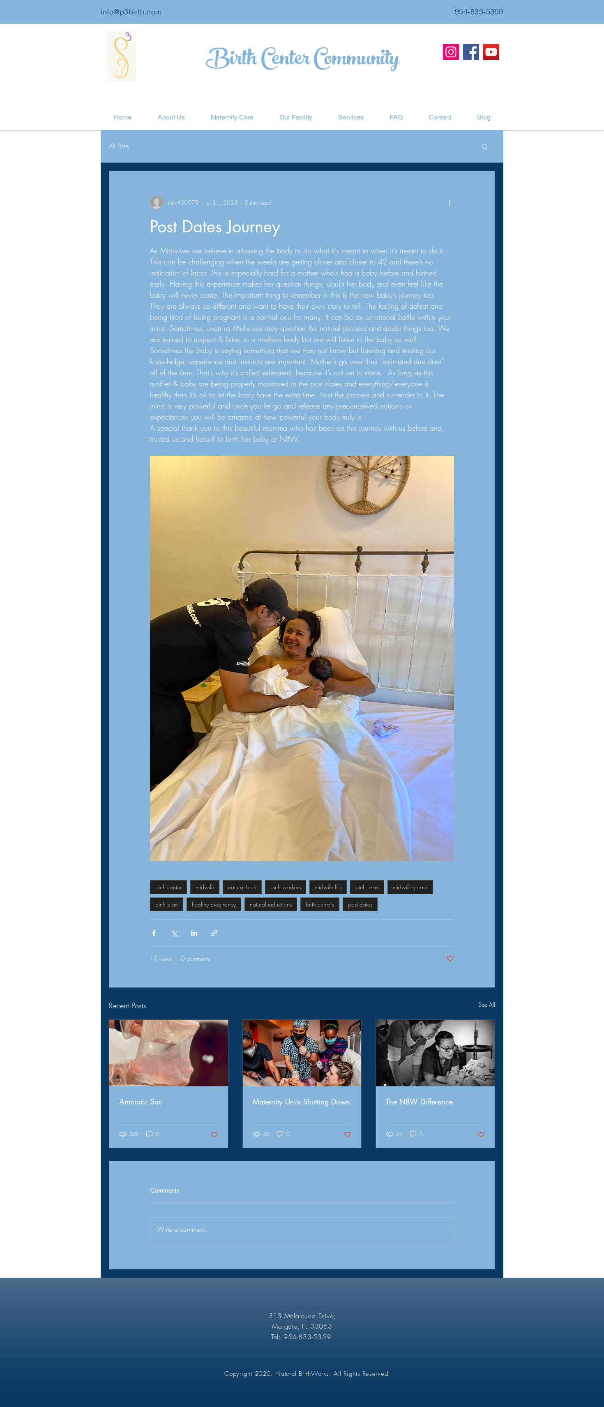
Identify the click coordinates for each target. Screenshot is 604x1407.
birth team (367, 887)
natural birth (242, 887)
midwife (205, 887)
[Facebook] (471, 52)
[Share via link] (214, 933)
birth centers (320, 904)
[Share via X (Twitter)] (174, 933)
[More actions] (449, 202)
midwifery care (410, 887)
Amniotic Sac (140, 1101)
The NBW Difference (419, 1101)
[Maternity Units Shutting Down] (302, 1053)
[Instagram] (451, 52)
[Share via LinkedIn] (194, 933)
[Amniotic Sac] (168, 1053)
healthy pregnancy (214, 904)
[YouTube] (491, 52)
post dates (360, 904)
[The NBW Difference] (435, 1053)
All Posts (119, 146)
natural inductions (271, 904)
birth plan (166, 904)
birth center (168, 887)
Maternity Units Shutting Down (301, 1101)
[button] (485, 146)
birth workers (285, 887)
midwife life (328, 887)
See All (486, 1004)
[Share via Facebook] (154, 933)
